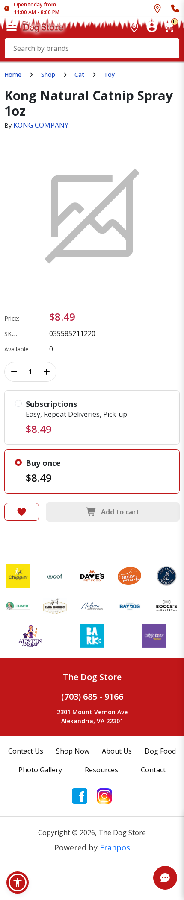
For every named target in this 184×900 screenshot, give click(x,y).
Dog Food (160, 751)
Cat (79, 74)
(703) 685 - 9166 (92, 696)
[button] (18, 882)
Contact (153, 769)
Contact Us (25, 751)
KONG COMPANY (40, 125)
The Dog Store (92, 677)
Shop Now (72, 751)
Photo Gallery (40, 769)
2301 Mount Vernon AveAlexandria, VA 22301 (92, 716)
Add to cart (120, 512)
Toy (109, 74)
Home (12, 74)
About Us (117, 751)
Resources (101, 769)
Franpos (115, 847)
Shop (48, 74)
